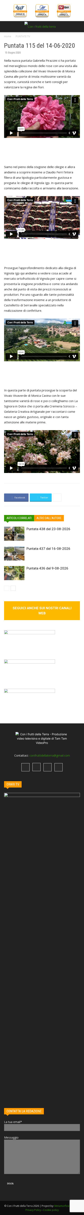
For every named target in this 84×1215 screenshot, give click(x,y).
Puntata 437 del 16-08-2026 (48, 549)
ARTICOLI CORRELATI (19, 518)
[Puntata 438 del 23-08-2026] (14, 534)
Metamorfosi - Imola (66, 1206)
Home (7, 36)
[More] (57, 497)
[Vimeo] (47, 767)
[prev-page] (6, 588)
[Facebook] (25, 767)
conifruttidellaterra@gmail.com (49, 755)
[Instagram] (36, 767)
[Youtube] (58, 767)
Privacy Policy (33, 1210)
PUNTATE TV (23, 36)
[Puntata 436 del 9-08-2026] (14, 573)
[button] (6, 26)
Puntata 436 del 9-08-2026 (47, 568)
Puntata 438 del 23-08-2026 (48, 529)
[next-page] (13, 588)
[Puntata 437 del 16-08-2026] (14, 553)
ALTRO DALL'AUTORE (48, 518)
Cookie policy (51, 1210)
